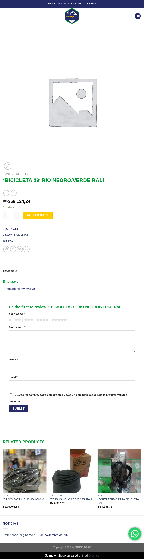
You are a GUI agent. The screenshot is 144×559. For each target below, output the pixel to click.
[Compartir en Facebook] (13, 249)
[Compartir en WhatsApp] (6, 249)
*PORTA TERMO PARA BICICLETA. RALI (119, 501)
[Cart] (138, 16)
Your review (17, 327)
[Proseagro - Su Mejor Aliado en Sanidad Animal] (72, 16)
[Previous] (3, 481)
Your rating (17, 313)
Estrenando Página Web (19, 535)
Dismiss (93, 555)
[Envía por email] (26, 249)
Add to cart (38, 215)
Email (13, 376)
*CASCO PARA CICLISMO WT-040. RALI (24, 501)
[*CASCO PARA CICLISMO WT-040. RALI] (24, 471)
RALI (11, 240)
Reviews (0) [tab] (10, 271)
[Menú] (5, 16)
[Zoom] (7, 166)
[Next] (141, 481)
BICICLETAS (21, 174)
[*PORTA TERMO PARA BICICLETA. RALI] (119, 471)
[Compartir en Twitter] (20, 249)
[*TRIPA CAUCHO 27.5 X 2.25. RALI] (72, 471)
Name (13, 359)
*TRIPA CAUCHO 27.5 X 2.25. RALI (71, 499)
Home (7, 174)
